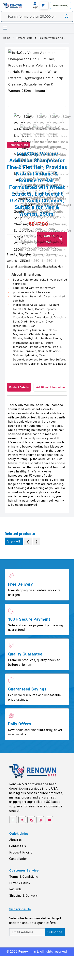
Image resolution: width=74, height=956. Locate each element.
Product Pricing (20, 852)
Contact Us (17, 846)
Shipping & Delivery (23, 895)
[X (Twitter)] (22, 819)
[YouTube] (49, 819)
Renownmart (28, 951)
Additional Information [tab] (50, 387)
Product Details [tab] (19, 387)
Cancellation (18, 859)
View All (13, 541)
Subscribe (54, 932)
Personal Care (24, 38)
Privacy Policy (19, 883)
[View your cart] (44, 5)
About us (15, 840)
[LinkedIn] (31, 819)
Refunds (15, 889)
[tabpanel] (37, 455)
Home (6, 38)
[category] (5, 28)
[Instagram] (40, 819)
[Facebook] (13, 819)
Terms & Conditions (23, 876)
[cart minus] (12, 239)
